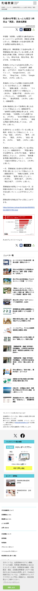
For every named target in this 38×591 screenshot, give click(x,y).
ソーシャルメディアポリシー (9, 551)
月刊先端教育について (8, 510)
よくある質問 (5, 523)
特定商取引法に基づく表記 (9, 555)
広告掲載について (6, 534)
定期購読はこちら (6, 514)
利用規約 (4, 542)
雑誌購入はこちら (6, 519)
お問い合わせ (5, 527)
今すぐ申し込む (19, 468)
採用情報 (4, 538)
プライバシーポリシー (8, 547)
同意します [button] (11, 587)
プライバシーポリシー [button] (11, 582)
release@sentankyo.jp (21, 422)
